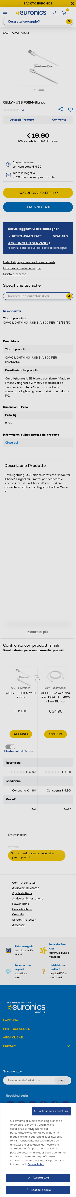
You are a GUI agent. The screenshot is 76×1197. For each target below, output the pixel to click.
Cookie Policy (36, 1164)
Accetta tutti (41, 1177)
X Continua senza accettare (51, 1111)
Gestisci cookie (41, 1190)
